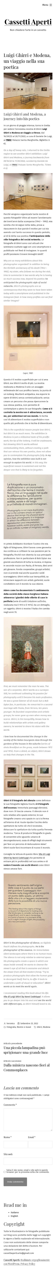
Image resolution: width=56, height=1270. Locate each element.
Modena (46, 1027)
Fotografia (11, 1027)
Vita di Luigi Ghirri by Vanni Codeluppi (22, 996)
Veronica (11, 1023)
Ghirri (39, 1027)
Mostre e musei (24, 1027)
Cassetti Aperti (28, 21)
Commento (10, 1105)
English (14, 1216)
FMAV (8, 140)
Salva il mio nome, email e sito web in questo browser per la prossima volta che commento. (27, 1171)
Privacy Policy (28, 1263)
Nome (7, 1137)
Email (31, 1137)
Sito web (8, 1154)
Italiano (15, 1212)
